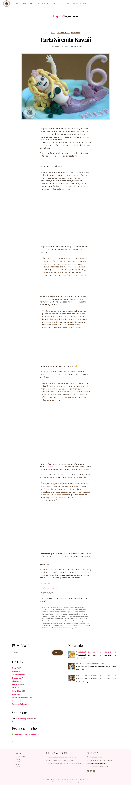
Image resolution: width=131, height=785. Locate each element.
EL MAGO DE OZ (55, 467)
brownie (61, 607)
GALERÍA (61, 3)
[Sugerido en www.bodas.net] (37, 734)
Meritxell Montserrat (62, 46)
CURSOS (37, 3)
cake (78, 607)
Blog (53, 32)
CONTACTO (83, 3)
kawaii (75, 614)
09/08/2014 (78, 46)
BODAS (17, 3)
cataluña (72, 609)
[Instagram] (88, 771)
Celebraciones (63, 32)
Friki (14, 688)
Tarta (53, 625)
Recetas (16, 701)
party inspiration (60, 618)
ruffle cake (56, 623)
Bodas (15, 671)
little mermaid (56, 616)
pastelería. (71, 621)
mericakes (75, 616)
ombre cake (83, 616)
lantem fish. (46, 616)
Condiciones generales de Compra (62, 782)
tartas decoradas (84, 625)
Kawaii (77, 156)
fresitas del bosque (66, 614)
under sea (68, 628)
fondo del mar (54, 614)
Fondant (45, 614)
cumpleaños (54, 612)
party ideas (50, 618)
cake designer (56, 609)
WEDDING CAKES (27, 3)
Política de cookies (83, 780)
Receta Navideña (20, 697)
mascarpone (66, 616)
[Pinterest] (91, 771)
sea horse (64, 623)
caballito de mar (70, 607)
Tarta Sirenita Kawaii (65, 39)
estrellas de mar (80, 612)
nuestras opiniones (24, 719)
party (44, 618)
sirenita (71, 623)
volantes (76, 628)
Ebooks (15, 681)
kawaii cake (83, 614)
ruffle (50, 623)
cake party (65, 609)
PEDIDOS (45, 3)
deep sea (62, 612)
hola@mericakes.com (50, 588)
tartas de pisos (73, 625)
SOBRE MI (74, 3)
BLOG (68, 3)
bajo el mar (46, 607)
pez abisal (78, 621)
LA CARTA (53, 3)
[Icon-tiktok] (94, 771)
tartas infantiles (59, 628)
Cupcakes (16, 678)
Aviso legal (77, 782)
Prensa (15, 694)
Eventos (16, 684)
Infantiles (75, 32)
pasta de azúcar (72, 618)
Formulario (45, 583)
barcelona (54, 607)
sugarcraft (85, 623)
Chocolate (45, 612)
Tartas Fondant (47, 628)
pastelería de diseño (60, 621)
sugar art (77, 623)
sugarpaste (46, 625)
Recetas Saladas (19, 704)
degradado (70, 612)
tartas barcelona (61, 625)
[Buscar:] (31, 653)
